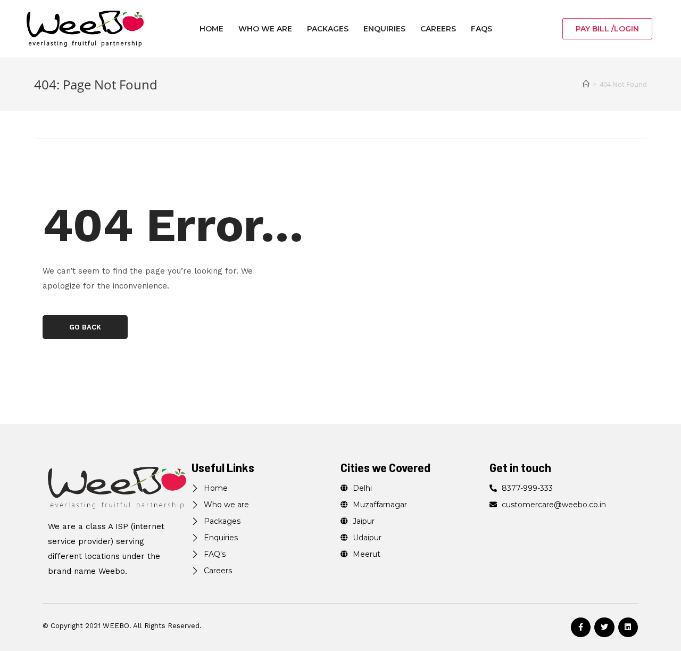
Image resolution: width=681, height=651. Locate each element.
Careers (438, 29)
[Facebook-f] (580, 627)
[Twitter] (604, 627)
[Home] (586, 84)
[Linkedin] (628, 627)
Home (211, 29)
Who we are (265, 29)
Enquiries (384, 29)
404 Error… (173, 224)
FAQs (481, 29)
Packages (327, 29)
